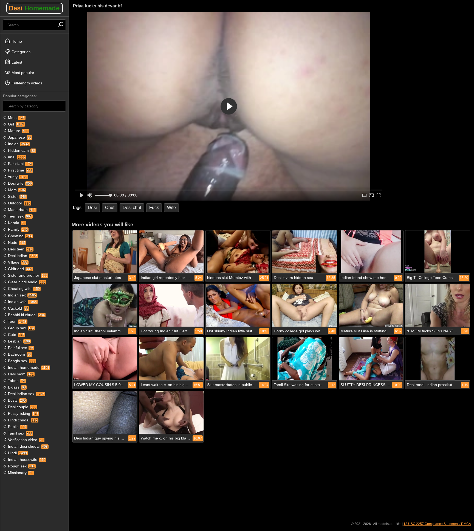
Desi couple (21, 407)
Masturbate (21, 209)
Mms (16, 117)
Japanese (19, 137)
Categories (20, 52)
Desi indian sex (25, 394)
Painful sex (20, 348)
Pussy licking (22, 413)
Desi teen (20, 249)
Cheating (19, 236)
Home (16, 41)
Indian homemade (28, 367)
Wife (171, 207)
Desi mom (20, 374)
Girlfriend (19, 269)
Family (17, 229)
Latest (16, 62)
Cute (15, 334)
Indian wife (22, 301)
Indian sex (21, 295)
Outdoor (18, 203)
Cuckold (17, 308)
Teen (17, 321)
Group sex (20, 328)
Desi (34, 8)
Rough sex (21, 466)
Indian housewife (26, 459)
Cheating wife (23, 288)
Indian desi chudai (27, 446)
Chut (109, 207)
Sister (16, 196)
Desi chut (132, 207)
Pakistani (19, 163)
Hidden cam (21, 150)
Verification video (25, 440)
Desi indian (22, 255)
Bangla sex (21, 361)
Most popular (22, 72)
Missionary (20, 472)
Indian (18, 144)
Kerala (16, 223)
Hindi (17, 453)
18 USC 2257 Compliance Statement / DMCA (437, 524)
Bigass (16, 387)
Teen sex (19, 216)
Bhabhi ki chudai (26, 315)
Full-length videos (26, 83)
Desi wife (19, 183)
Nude (16, 242)
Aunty (17, 177)
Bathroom (19, 354)
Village (17, 262)
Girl (15, 124)
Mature (18, 131)
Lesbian (18, 341)
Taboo (16, 380)
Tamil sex (19, 433)
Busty (16, 400)
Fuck (154, 207)
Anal (16, 157)
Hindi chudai (22, 420)
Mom (16, 190)
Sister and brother (27, 275)
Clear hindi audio (26, 282)
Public (17, 426)
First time (19, 170)
